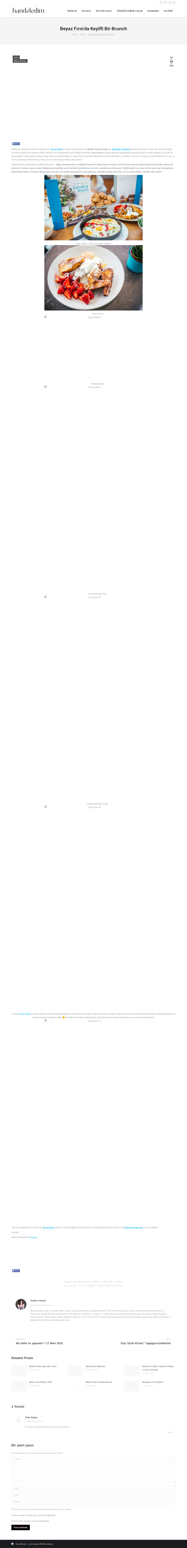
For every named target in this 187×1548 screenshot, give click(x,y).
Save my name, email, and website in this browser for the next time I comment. (42, 1509)
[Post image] (18, 1370)
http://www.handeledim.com (41, 1305)
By (96, 1281)
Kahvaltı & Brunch (121, 149)
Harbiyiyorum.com (134, 1227)
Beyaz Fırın (56, 149)
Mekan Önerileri (20, 61)
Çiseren (33, 1237)
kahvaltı (100, 1285)
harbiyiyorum (91, 1285)
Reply (170, 1432)
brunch (82, 1285)
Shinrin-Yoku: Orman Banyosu (99, 1381)
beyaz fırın (73, 1285)
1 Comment (119, 1281)
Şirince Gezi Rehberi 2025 (40, 1381)
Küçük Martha (24, 1013)
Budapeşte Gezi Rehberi (152, 1381)
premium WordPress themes (43, 1544)
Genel (16, 57)
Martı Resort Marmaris (95, 1366)
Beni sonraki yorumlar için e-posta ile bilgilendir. (35, 1515)
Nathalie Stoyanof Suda (113, 1285)
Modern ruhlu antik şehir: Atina (42, 1366)
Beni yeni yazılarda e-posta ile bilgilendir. (31, 1520)
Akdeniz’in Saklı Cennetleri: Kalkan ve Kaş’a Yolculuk (158, 1368)
